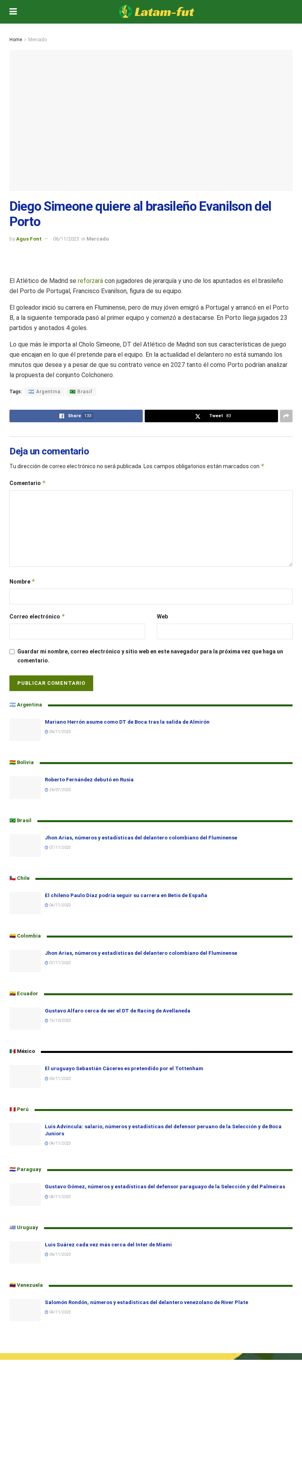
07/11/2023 (59, 847)
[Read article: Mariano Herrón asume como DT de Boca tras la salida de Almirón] (25, 730)
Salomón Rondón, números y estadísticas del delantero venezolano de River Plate (146, 1302)
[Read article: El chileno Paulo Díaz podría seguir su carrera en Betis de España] (25, 903)
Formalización (17, 1380)
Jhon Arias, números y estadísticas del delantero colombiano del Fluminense (141, 838)
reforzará (90, 281)
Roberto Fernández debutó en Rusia (89, 780)
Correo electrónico (37, 616)
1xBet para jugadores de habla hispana (49, 1438)
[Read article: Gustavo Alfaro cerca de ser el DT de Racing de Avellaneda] (25, 1018)
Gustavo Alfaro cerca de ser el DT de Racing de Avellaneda (117, 1011)
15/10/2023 (59, 1020)
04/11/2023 (59, 905)
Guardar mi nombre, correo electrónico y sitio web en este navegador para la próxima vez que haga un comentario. (150, 655)
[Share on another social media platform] (286, 416)
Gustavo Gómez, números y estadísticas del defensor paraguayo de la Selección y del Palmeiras (165, 1186)
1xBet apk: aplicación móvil (34, 1430)
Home (15, 39)
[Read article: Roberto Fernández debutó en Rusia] (25, 787)
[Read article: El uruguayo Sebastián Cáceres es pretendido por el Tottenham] (25, 1076)
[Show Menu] (13, 12)
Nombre (22, 581)
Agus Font (29, 239)
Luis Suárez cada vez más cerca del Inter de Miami (108, 1245)
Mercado (37, 39)
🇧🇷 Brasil (81, 391)
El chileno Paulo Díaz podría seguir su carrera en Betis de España (126, 895)
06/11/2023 (66, 239)
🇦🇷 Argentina (44, 391)
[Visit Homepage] (157, 12)
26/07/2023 (59, 790)
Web (162, 616)
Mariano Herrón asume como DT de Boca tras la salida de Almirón (127, 722)
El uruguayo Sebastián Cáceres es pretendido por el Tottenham (124, 1068)
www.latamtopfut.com (29, 1470)
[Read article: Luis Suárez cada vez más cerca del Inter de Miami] (25, 1252)
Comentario (27, 483)
